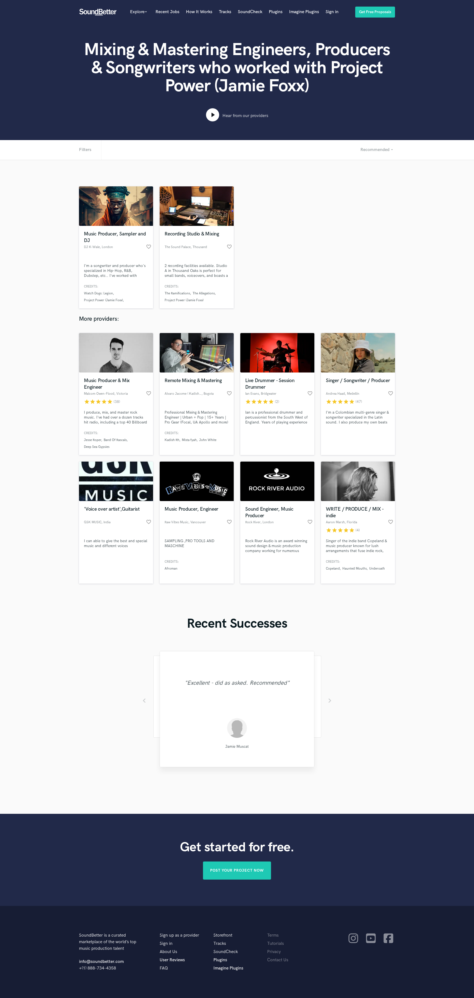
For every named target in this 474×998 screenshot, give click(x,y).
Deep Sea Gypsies (96, 447)
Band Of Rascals (115, 440)
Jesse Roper (92, 440)
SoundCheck (250, 12)
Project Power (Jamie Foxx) (103, 300)
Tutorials (275, 943)
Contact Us (277, 960)
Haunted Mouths (354, 569)
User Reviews (172, 960)
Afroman (171, 569)
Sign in (332, 12)
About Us (168, 951)
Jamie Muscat (237, 746)
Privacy (274, 951)
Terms (273, 935)
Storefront (222, 935)
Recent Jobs (167, 12)
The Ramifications (177, 293)
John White (207, 440)
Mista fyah (189, 440)
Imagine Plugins (304, 12)
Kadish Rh (172, 440)
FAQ (164, 968)
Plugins (276, 12)
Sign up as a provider (179, 935)
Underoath (377, 569)
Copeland (333, 569)
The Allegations (204, 293)
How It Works (199, 12)
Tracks (225, 12)
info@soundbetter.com (101, 961)
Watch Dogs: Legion (98, 293)
